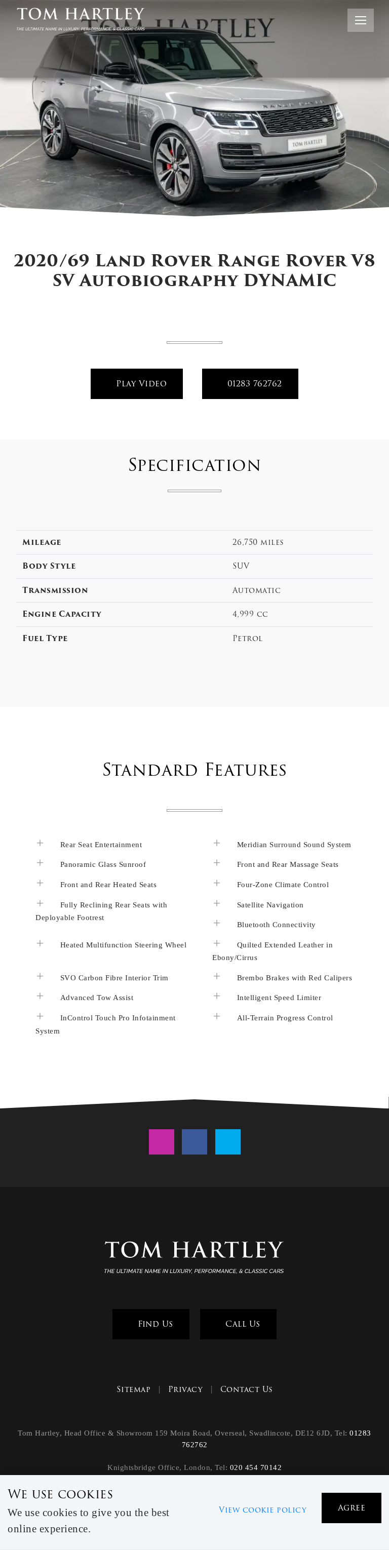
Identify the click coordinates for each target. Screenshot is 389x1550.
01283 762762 (253, 383)
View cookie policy (262, 1510)
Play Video (140, 383)
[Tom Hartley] (194, 1259)
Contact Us (246, 1389)
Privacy (185, 1389)
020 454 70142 (256, 1467)
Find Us (154, 1324)
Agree (352, 1507)
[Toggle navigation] (360, 20)
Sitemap (133, 1389)
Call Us (241, 1324)
